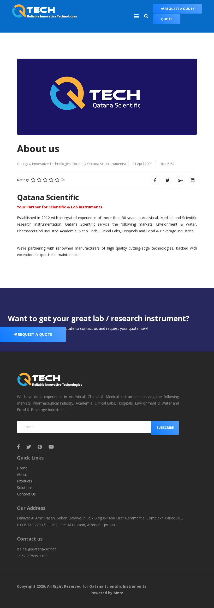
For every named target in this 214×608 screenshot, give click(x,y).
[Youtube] (51, 447)
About (22, 474)
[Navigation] (136, 16)
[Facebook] (155, 180)
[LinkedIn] (192, 180)
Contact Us (26, 494)
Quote (167, 19)
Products (24, 481)
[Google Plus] (180, 180)
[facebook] (18, 447)
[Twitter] (167, 180)
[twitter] (28, 447)
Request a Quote (179, 9)
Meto (118, 592)
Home (22, 468)
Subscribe (165, 427)
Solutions (25, 487)
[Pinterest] (40, 447)
